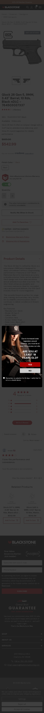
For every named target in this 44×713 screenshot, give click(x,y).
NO (30, 370)
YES (30, 364)
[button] (2, 695)
